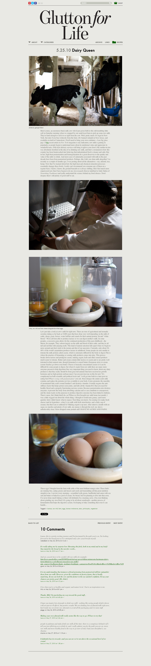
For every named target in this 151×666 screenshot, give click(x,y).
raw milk (55, 509)
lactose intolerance (72, 509)
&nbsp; (117, 3)
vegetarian (94, 509)
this (47, 142)
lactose (49, 509)
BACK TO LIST (33, 523)
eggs (63, 509)
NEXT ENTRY (118, 523)
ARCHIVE (98, 42)
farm (60, 509)
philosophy (86, 509)
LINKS (107, 42)
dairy (80, 509)
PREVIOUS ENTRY (104, 523)
